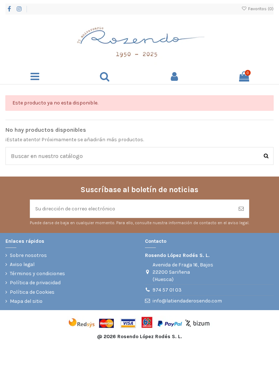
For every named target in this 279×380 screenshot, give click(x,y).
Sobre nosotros (28, 255)
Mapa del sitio (26, 301)
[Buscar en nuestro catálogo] (266, 156)
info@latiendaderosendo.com (187, 301)
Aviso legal (22, 264)
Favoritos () (260, 8)
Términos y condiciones (37, 273)
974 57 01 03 (167, 290)
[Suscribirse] (241, 209)
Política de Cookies (32, 292)
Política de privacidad (35, 283)
